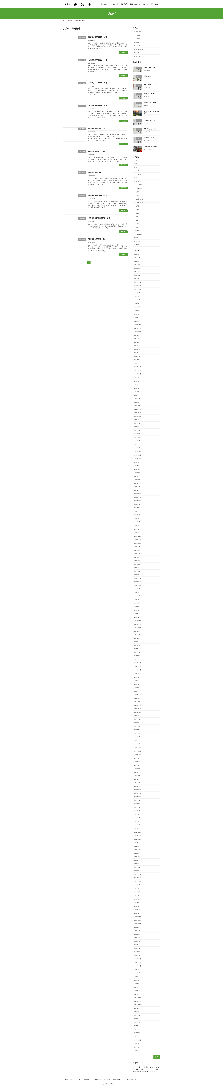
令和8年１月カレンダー (150, 137)
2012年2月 (137, 867)
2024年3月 (137, 356)
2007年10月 (137, 1004)
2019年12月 (137, 536)
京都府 (137, 192)
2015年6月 (137, 726)
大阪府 (137, 209)
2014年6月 (137, 768)
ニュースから (137, 174)
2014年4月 (137, 775)
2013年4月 (137, 818)
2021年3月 (137, 483)
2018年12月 (137, 578)
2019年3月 (137, 568)
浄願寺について (138, 31)
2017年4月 (137, 648)
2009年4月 (137, 987)
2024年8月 (137, 338)
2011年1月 (137, 913)
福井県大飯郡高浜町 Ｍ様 (97, 106)
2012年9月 (137, 842)
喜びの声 (136, 181)
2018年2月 (137, 613)
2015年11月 (137, 708)
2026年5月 (137, 264)
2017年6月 (137, 641)
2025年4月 (137, 310)
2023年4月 (137, 395)
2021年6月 (137, 472)
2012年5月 (137, 856)
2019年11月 (137, 539)
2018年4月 (137, 606)
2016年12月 (137, 663)
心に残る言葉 (138, 234)
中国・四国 (138, 185)
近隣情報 (136, 244)
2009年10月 (137, 966)
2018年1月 (137, 617)
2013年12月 (137, 789)
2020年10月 (137, 500)
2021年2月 (137, 486)
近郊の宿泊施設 (138, 49)
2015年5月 (137, 730)
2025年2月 (137, 317)
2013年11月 (137, 793)
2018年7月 (137, 596)
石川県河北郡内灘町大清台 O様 (100, 195)
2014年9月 (137, 758)
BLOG (136, 160)
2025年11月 (137, 286)
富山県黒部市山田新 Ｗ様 (97, 37)
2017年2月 (137, 656)
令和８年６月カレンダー (150, 85)
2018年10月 (137, 585)
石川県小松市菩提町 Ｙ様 (97, 83)
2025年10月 (137, 289)
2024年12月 (137, 324)
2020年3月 (137, 525)
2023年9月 (137, 377)
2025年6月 (137, 303)
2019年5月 (137, 560)
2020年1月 (137, 532)
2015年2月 (137, 740)
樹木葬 (136, 237)
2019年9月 (137, 546)
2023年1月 (137, 405)
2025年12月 (137, 282)
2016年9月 (137, 673)
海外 (136, 220)
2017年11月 (137, 624)
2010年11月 (137, 920)
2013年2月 (137, 825)
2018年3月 (137, 610)
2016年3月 (137, 694)
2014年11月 (137, 751)
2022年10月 (137, 416)
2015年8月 (137, 719)
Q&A (135, 163)
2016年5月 (137, 687)
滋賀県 (137, 223)
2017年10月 (137, 627)
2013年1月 (137, 828)
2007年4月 (137, 1026)
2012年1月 (137, 871)
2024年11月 (137, 328)
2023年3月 (137, 398)
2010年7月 (137, 934)
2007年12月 (137, 997)
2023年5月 (137, 391)
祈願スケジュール (139, 42)
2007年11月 (137, 1001)
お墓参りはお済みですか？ (151, 146)
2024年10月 (137, 331)
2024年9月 (137, 335)
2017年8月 (137, 634)
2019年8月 (137, 550)
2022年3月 (137, 441)
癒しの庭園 (137, 45)
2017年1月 (137, 659)
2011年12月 (137, 874)
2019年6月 (137, 557)
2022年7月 (137, 427)
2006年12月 (137, 1040)
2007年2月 (137, 1033)
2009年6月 (137, 980)
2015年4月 (137, 733)
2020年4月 (137, 522)
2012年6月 (137, 853)
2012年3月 (137, 864)
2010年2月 (137, 952)
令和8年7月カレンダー (150, 76)
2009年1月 (137, 994)
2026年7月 (137, 257)
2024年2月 (137, 360)
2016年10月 (137, 670)
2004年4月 (137, 1050)
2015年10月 (137, 712)
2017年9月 (137, 631)
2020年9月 (137, 504)
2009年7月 (137, 976)
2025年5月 (137, 307)
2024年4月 (137, 352)
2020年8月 (137, 508)
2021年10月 (137, 458)
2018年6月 (137, 599)
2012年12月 (137, 832)
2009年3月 (137, 990)
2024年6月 (137, 345)
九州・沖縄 (138, 188)
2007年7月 (137, 1015)
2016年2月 (137, 698)
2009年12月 (137, 959)
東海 (136, 216)
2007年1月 (137, 1036)
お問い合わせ (138, 56)
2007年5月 (137, 1022)
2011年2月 (137, 909)
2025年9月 (137, 293)
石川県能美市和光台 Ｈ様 (97, 60)
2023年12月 (137, 367)
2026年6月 (137, 261)
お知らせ (136, 167)
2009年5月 (137, 983)
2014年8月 (137, 761)
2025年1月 (137, 321)
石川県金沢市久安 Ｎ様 (96, 151)
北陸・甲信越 (139, 202)
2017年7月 (137, 638)
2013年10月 (137, 796)
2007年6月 (137, 1019)
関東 (136, 227)
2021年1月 (137, 490)
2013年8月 (137, 804)
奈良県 (137, 213)
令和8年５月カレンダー (150, 93)
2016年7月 (137, 680)
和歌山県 (137, 206)
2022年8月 (137, 423)
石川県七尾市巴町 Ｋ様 (96, 239)
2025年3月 (137, 314)
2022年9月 (137, 419)
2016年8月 (137, 677)
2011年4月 (137, 902)
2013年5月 (137, 814)
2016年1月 (137, 701)
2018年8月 (137, 592)
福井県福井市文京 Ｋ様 (96, 128)
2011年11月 (137, 878)
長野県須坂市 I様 (94, 172)
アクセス (136, 52)
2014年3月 (137, 779)
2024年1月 (137, 363)
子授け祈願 (137, 35)
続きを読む (123, 52)
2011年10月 (137, 881)
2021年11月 (137, 455)
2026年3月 (137, 271)
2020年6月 (137, 515)
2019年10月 (137, 543)
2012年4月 (137, 860)
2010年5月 (137, 941)
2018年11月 (137, 582)
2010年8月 (137, 930)
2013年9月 (137, 800)
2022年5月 (137, 434)
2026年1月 (137, 279)
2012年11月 (137, 835)
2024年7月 (137, 342)
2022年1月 (137, 448)
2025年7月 (137, 300)
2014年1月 (137, 786)
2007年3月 (137, 1029)
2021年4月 (137, 479)
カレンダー (137, 171)
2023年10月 (137, 374)
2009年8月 (137, 973)
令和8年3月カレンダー (150, 120)
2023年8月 (137, 381)
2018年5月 (137, 603)
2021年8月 (137, 465)
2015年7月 (137, 723)
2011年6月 (137, 895)
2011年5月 (137, 899)
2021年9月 (137, 462)
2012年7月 (137, 849)
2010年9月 (137, 927)
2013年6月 (137, 811)
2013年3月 (137, 821)
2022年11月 (137, 412)
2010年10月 (137, 923)
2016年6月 (137, 684)
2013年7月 (137, 807)
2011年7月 (137, 892)
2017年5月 (137, 645)
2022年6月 (137, 430)
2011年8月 (137, 888)
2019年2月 (137, 571)
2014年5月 (137, 772)
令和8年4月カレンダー (150, 102)
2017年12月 (137, 620)
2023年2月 (137, 402)
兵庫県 (137, 195)
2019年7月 (137, 553)
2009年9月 (137, 969)
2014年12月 (137, 747)
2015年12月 (137, 705)
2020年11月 (137, 497)
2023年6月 (137, 388)
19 (98, 263)
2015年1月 (137, 744)
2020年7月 (137, 511)
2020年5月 (137, 518)
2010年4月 (137, 945)
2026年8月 (137, 254)
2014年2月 (137, 782)
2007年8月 (137, 1012)
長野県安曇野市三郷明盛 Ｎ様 (99, 218)
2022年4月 (137, 437)
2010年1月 (137, 955)
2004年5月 (137, 1047)
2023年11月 (137, 370)
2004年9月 (137, 1043)
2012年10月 (137, 839)
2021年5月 (137, 476)
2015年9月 (137, 716)
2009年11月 (137, 962)
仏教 (135, 178)
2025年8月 (137, 296)
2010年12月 (137, 916)
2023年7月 (137, 384)
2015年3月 (137, 737)
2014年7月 (137, 765)
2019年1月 (137, 575)
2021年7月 (137, 469)
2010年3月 (137, 948)
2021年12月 (137, 451)
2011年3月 (137, 906)
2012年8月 (137, 846)
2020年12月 (137, 493)
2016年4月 (137, 691)
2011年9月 (137, 885)
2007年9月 (137, 1008)
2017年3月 (137, 652)
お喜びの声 (137, 38)
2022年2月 (137, 444)
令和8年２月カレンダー (150, 129)
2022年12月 (137, 409)
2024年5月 (137, 349)
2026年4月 (137, 268)
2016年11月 (137, 666)
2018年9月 (137, 589)
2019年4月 (137, 564)
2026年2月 (137, 275)
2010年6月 (137, 937)
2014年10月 (137, 754)
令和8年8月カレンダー (150, 67)
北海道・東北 (139, 199)
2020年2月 (137, 529)
